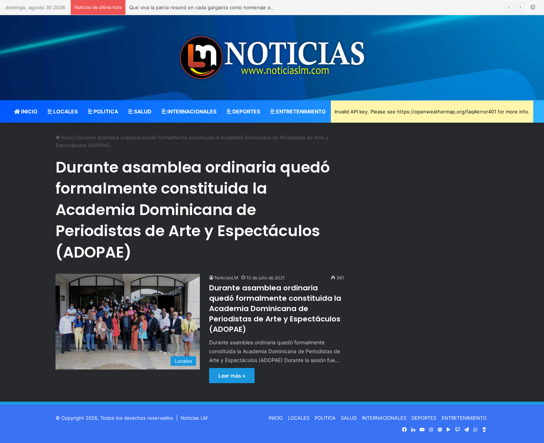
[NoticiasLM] (272, 57)
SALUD (142, 111)
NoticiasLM (226, 277)
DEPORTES (245, 111)
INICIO (28, 111)
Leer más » (231, 375)
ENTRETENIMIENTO (300, 111)
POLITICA (105, 111)
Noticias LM (194, 418)
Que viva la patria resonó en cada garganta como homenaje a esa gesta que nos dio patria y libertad (244, 7)
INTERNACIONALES (191, 111)
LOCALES (65, 111)
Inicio (66, 137)
